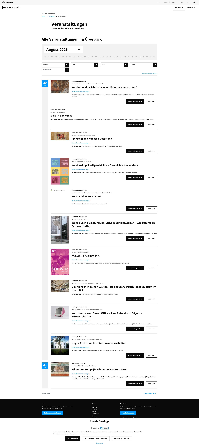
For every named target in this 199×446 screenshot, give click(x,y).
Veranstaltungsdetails (135, 101)
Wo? (74, 64)
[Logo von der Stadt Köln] (7, 2)
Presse (166, 2)
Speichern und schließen (122, 438)
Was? (103, 64)
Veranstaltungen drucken (149, 74)
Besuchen (52, 16)
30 (150, 57)
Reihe (133, 64)
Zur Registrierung (128, 413)
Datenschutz (99, 443)
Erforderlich (96, 428)
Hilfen (159, 3)
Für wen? (45, 64)
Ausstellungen (95, 413)
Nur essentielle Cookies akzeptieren (96, 438)
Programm (95, 418)
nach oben (151, 101)
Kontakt (181, 2)
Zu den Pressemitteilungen (52, 413)
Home (43, 16)
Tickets (173, 2)
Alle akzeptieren (73, 438)
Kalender (94, 416)
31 (154, 57)
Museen (94, 411)
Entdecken (94, 409)
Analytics (105, 428)
